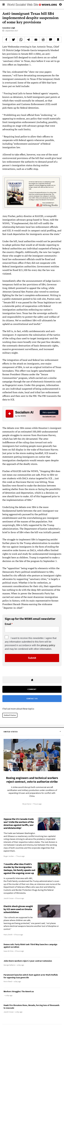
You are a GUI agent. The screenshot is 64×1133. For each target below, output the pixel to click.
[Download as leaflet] (43, 39)
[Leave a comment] (50, 39)
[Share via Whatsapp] (21, 39)
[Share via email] (35, 39)
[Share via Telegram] (28, 39)
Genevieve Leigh (8, 28)
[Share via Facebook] (6, 39)
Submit (32, 658)
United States (10, 715)
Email (8, 624)
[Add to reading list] (57, 39)
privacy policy (48, 645)
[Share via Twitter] (13, 39)
